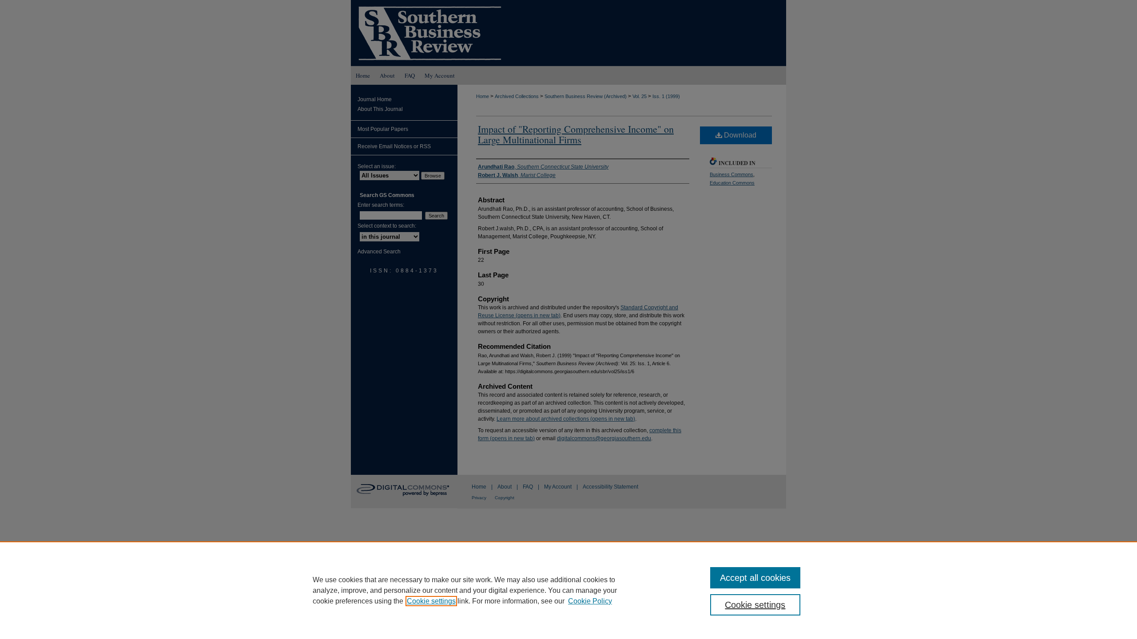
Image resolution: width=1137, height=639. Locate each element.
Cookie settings (431, 601)
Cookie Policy (590, 601)
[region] (568, 590)
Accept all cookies (755, 578)
